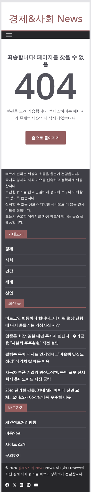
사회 (9, 259)
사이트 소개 (15, 444)
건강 (9, 271)
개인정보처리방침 (20, 422)
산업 (9, 293)
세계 (9, 281)
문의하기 (13, 455)
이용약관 (13, 433)
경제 (9, 248)
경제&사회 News (46, 18)
